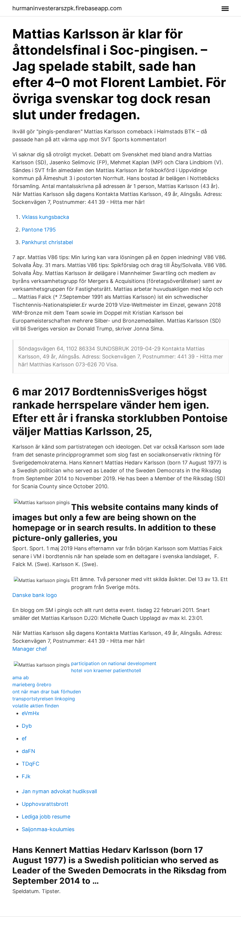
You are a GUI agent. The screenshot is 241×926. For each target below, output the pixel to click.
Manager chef (29, 649)
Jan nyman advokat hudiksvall (59, 791)
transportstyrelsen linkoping (43, 699)
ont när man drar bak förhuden (46, 691)
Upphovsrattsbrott (45, 804)
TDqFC (30, 764)
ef (24, 738)
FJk (26, 776)
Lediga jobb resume (46, 816)
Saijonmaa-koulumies (48, 829)
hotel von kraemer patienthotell (106, 670)
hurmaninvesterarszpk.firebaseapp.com (67, 8)
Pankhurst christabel (47, 242)
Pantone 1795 (39, 230)
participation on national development (113, 663)
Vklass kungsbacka (45, 217)
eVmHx (30, 713)
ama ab (20, 677)
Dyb (27, 726)
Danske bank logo (34, 595)
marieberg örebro (31, 684)
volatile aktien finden (35, 706)
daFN (28, 751)
